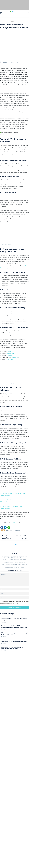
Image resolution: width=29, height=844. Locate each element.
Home (9, 22)
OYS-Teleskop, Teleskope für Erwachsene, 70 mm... (12, 493)
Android (9, 351)
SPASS (12, 22)
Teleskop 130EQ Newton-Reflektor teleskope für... (12, 506)
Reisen (24, 109)
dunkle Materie (21, 221)
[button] (1, 527)
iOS (12, 351)
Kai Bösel (5, 62)
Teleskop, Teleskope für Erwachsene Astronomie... (12, 499)
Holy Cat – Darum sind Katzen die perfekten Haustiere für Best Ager (6, 537)
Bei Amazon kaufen (5, 495)
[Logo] (14, 13)
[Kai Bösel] (1, 62)
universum (17, 530)
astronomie (9, 530)
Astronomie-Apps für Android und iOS (9, 337)
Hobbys (16, 22)
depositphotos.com (14, 522)
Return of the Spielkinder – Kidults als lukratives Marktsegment (21, 537)
